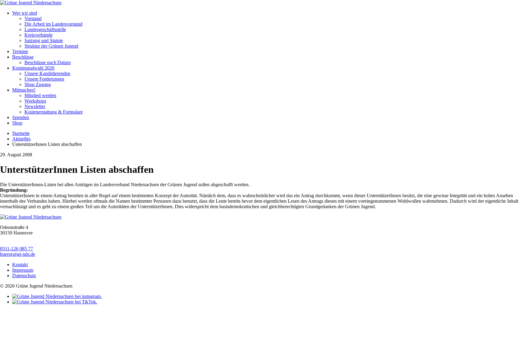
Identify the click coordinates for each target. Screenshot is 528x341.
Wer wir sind (24, 13)
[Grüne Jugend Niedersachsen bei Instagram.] (57, 296)
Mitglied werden (40, 95)
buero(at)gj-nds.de (17, 254)
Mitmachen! (23, 90)
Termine (20, 51)
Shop (17, 122)
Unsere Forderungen (44, 79)
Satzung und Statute (43, 40)
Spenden (20, 117)
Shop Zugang (37, 84)
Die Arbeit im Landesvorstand (53, 24)
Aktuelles (21, 138)
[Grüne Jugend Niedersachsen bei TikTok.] (54, 301)
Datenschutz (24, 275)
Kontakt (20, 264)
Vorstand (33, 18)
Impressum (22, 270)
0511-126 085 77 (16, 248)
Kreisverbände (38, 35)
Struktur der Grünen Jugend (51, 46)
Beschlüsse (23, 57)
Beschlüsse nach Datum (47, 62)
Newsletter (34, 106)
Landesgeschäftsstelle (45, 29)
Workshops (35, 100)
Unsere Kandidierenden (47, 73)
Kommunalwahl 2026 (33, 68)
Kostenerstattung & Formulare (53, 111)
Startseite (21, 133)
